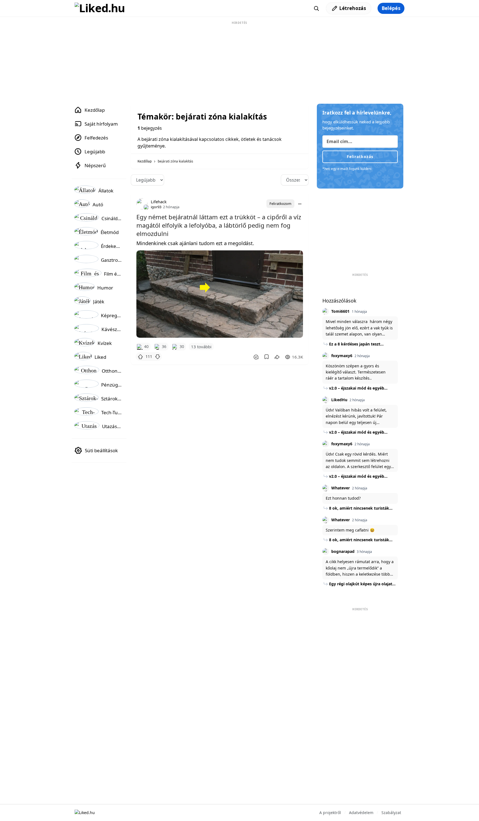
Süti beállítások (101, 450)
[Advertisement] (239, 60)
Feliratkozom (280, 203)
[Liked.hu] (100, 8)
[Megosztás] (277, 357)
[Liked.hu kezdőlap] (85, 812)
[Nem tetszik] (157, 356)
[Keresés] (316, 8)
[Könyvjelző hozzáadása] (266, 357)
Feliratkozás (360, 156)
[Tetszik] (140, 356)
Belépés (391, 8)
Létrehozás (352, 8)
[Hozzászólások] (256, 357)
